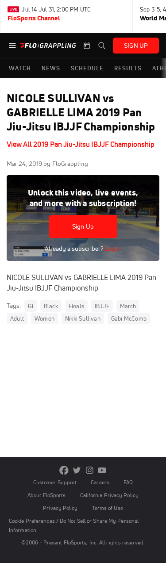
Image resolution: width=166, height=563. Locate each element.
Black (51, 306)
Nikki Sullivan (82, 318)
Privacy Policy (60, 508)
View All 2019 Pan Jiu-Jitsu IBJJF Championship (80, 144)
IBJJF (102, 306)
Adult (17, 318)
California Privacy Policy (109, 495)
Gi (30, 306)
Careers (100, 482)
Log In (113, 249)
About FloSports (46, 495)
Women (44, 318)
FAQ (128, 482)
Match (128, 306)
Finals (76, 306)
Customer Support (55, 482)
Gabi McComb (129, 318)
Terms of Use (107, 508)
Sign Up (83, 226)
